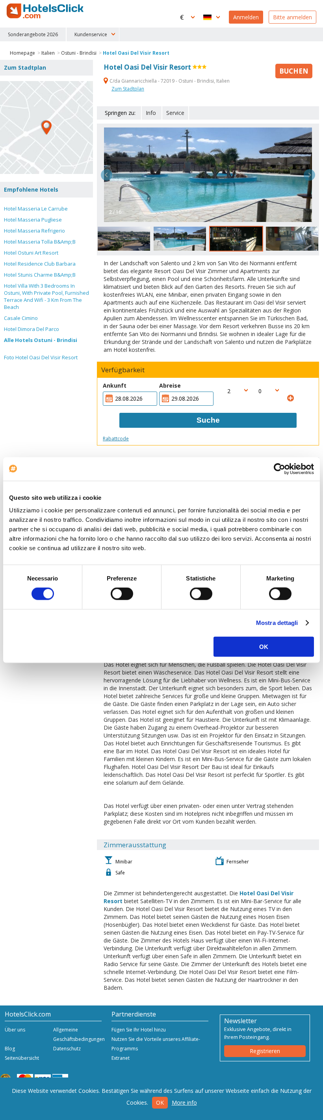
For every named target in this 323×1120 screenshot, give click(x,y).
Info (151, 112)
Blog (10, 1048)
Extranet (120, 1058)
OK (263, 646)
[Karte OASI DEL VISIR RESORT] (46, 127)
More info (184, 1102)
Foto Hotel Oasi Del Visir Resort (41, 357)
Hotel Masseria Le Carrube (36, 208)
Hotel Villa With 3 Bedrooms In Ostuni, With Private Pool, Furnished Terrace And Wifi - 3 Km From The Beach (46, 296)
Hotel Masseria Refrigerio (34, 230)
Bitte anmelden (292, 17)
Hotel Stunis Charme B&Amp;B (40, 274)
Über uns (15, 1029)
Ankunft (114, 385)
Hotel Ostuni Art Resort (31, 252)
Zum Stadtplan (127, 88)
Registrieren (265, 1051)
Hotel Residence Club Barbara (40, 263)
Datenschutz (67, 1048)
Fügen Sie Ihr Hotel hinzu (138, 1029)
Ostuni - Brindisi (79, 53)
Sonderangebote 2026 (33, 34)
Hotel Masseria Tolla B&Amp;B (40, 241)
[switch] (122, 594)
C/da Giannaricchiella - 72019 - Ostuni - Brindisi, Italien (169, 81)
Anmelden (246, 17)
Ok (160, 1102)
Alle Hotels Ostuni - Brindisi (40, 340)
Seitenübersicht (22, 1058)
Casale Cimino (21, 318)
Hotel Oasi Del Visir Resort (136, 53)
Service (175, 112)
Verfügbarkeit (123, 370)
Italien (48, 53)
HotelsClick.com (45, 11)
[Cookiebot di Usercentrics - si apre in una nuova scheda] (279, 469)
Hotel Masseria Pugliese (33, 219)
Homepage (22, 53)
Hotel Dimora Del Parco (31, 329)
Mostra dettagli (277, 622)
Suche (208, 420)
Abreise (170, 385)
